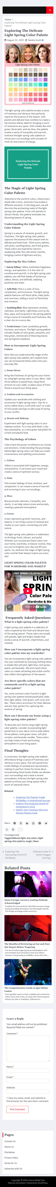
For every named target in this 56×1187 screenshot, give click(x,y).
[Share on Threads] (13, 829)
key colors (32, 838)
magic (29, 841)
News (36, 841)
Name (10, 1066)
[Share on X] (20, 823)
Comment (12, 1033)
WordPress (43, 1183)
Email (10, 1077)
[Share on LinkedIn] (27, 823)
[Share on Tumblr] (6, 829)
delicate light (19, 838)
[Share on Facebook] (14, 823)
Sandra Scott (34, 40)
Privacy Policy (11, 1157)
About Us (9, 1146)
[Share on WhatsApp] (33, 823)
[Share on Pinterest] (39, 823)
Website (11, 1087)
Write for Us (10, 1163)
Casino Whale (34, 1180)
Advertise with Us (13, 1168)
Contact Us (10, 1141)
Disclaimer (9, 1152)
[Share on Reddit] (45, 823)
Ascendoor (21, 1183)
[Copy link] (20, 829)
